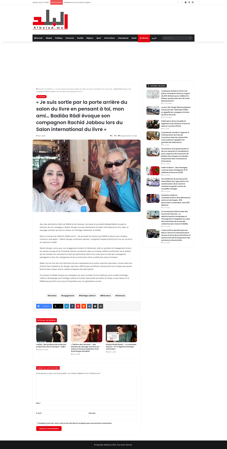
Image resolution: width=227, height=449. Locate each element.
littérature (106, 295)
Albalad (49, 38)
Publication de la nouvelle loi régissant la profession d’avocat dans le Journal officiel (95, 2)
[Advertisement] (113, 60)
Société (80, 38)
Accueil (39, 38)
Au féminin (144, 38)
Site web (92, 413)
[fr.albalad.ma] (50, 20)
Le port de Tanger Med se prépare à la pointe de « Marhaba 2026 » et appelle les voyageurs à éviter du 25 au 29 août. (176, 111)
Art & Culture (109, 38)
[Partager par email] (95, 306)
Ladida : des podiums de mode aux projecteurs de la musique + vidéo (51, 345)
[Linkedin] (66, 306)
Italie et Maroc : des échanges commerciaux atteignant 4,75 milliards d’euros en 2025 (174, 170)
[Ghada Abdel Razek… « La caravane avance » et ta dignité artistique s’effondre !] (121, 333)
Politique (58, 38)
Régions (90, 38)
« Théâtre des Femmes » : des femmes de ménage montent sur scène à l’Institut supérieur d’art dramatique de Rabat (85, 347)
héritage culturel (88, 295)
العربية (154, 38)
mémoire (121, 295)
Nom (38, 403)
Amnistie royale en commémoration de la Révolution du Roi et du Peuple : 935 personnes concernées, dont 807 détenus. (175, 200)
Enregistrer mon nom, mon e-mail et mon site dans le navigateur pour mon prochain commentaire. (75, 423)
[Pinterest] (78, 306)
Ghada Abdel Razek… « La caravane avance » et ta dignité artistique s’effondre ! (121, 346)
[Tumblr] (72, 306)
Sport (98, 38)
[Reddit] (83, 306)
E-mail (39, 413)
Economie (70, 38)
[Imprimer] (100, 306)
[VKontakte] (89, 306)
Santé (134, 38)
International (123, 38)
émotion (53, 295)
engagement (68, 295)
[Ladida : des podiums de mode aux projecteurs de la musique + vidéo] (51, 333)
